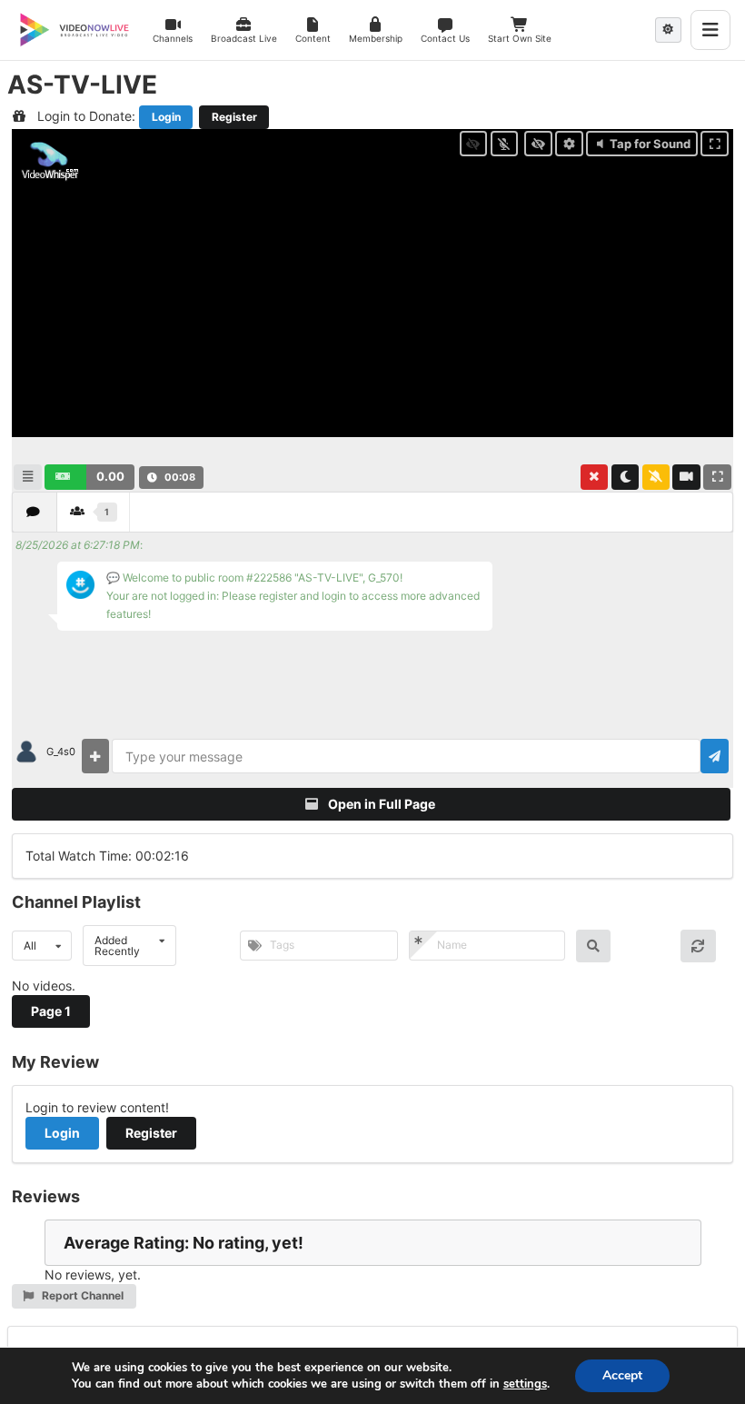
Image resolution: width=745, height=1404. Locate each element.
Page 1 (51, 1011)
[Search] (593, 946)
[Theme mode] (668, 30)
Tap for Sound (650, 143)
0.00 (110, 476)
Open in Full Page (380, 804)
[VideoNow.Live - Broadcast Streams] (74, 30)
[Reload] (698, 946)
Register (234, 117)
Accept (622, 1375)
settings (525, 1384)
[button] (244, 30)
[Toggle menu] (710, 30)
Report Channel (81, 1295)
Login (166, 117)
